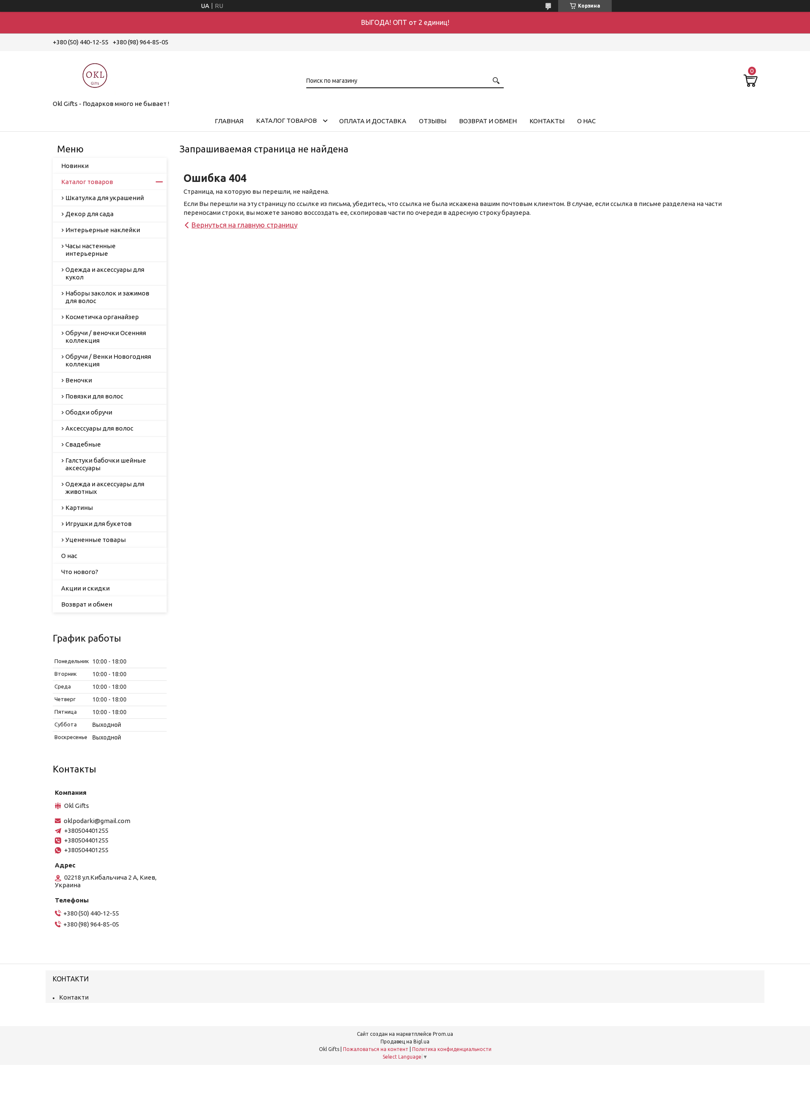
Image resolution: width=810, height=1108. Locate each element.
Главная (229, 121)
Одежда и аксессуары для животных (104, 487)
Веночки (78, 380)
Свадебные (83, 444)
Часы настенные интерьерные (90, 249)
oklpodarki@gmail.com (97, 820)
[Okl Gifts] (95, 74)
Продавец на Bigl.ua (405, 1041)
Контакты (546, 121)
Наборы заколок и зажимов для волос (107, 297)
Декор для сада (89, 213)
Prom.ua (443, 1034)
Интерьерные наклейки (102, 229)
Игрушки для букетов (98, 523)
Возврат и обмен (488, 121)
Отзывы (432, 121)
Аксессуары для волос (99, 428)
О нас (586, 121)
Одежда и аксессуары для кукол (104, 273)
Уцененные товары (95, 539)
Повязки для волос (94, 396)
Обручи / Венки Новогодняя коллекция (108, 360)
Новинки (75, 165)
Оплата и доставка (372, 121)
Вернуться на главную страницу (244, 225)
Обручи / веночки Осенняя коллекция (105, 336)
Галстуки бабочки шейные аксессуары (105, 464)
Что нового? (79, 571)
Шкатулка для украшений (104, 197)
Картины (79, 507)
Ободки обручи (88, 412)
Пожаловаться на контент (375, 1049)
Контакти (74, 997)
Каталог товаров (286, 120)
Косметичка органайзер (102, 316)
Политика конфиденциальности (451, 1049)
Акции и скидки (85, 588)
